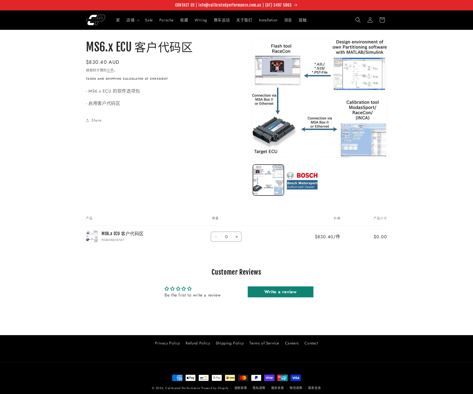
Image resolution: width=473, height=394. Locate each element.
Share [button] (96, 120)
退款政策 (240, 388)
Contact (311, 343)
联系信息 (314, 388)
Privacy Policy (167, 343)
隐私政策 (259, 388)
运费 (110, 70)
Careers (292, 343)
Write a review (280, 292)
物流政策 (296, 388)
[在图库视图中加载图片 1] (268, 180)
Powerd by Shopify (215, 388)
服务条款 (277, 388)
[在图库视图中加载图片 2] (302, 180)
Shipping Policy (230, 343)
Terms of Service (264, 343)
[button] (132, 20)
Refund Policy (198, 343)
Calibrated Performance (182, 388)
